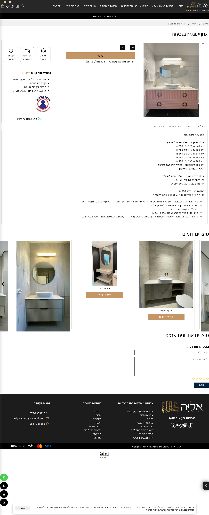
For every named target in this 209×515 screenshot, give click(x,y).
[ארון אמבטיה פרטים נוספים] (166, 284)
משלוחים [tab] (200, 126)
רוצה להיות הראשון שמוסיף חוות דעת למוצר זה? (110, 61)
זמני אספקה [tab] (175, 126)
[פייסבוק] (17, 5)
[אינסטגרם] (12, 5)
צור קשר (57, 6)
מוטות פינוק (90, 6)
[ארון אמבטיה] (43, 285)
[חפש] (22, 5)
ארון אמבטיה (43, 288)
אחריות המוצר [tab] (158, 126)
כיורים (145, 6)
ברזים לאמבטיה (129, 6)
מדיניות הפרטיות (152, 509)
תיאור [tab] (188, 126)
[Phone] (4, 486)
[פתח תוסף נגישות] (206, 486)
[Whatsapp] (4, 478)
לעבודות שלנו (72, 6)
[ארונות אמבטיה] (197, 6)
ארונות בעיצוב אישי (163, 6)
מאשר (22, 508)
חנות (181, 6)
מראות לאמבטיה (108, 6)
